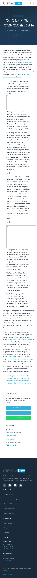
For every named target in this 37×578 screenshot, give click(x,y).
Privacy (10, 574)
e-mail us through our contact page (21, 359)
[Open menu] (27, 3)
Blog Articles (18, 16)
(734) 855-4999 (10, 356)
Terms (4, 574)
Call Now (18, 413)
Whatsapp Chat (18, 418)
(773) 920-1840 (11, 445)
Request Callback (18, 408)
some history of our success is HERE (21, 339)
